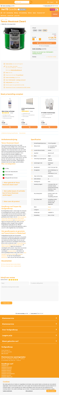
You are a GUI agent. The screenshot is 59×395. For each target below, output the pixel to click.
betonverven (4, 257)
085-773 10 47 (4, 353)
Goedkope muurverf (6, 375)
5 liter (40, 30)
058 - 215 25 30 (13, 66)
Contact (55, 14)
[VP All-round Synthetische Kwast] (30, 102)
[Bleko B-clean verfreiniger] (10, 103)
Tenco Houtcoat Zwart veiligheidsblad (12, 266)
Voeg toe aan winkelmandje (45, 43)
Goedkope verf (4, 365)
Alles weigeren (29, 391)
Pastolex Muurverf (21, 243)
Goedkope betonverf (6, 370)
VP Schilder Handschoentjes (48, 112)
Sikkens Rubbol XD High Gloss (15, 244)
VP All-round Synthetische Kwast (28, 109)
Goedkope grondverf (6, 372)
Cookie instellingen (7, 391)
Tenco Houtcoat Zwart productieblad (11, 264)
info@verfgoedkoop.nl (16, 70)
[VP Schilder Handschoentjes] (49, 104)
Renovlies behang (12, 251)
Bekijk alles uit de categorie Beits (9, 24)
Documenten (22, 133)
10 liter (44, 30)
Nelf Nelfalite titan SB (20, 220)
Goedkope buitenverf (6, 368)
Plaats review (6, 303)
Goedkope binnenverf (6, 367)
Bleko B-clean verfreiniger (8, 111)
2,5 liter (35, 30)
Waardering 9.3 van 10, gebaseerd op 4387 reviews (18, 87)
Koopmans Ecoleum (11, 254)
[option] (15, 38)
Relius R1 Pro (4, 244)
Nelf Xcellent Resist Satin (14, 218)
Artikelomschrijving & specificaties (9, 133)
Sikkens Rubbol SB (5, 246)
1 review (11, 112)
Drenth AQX (10, 220)
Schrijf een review (51, 56)
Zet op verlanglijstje (45, 45)
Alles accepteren (51, 391)
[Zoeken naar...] (30, 2)
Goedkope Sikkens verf (6, 376)
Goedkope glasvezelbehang (8, 373)
